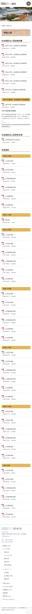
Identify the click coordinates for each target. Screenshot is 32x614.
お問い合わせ (6, 583)
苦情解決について (7, 589)
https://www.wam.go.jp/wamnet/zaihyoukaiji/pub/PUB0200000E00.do (16, 125)
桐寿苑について (7, 545)
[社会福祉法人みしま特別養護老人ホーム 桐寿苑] (8, 3)
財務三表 (7, 219)
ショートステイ (8, 555)
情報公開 (6, 578)
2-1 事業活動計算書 (10, 178)
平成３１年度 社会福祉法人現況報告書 (16, 80)
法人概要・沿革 (8, 575)
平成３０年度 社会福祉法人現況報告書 (16, 72)
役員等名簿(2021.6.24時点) (12, 139)
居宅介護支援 (7, 564)
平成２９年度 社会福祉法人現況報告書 (16, 63)
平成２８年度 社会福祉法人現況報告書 (16, 54)
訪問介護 (6, 561)
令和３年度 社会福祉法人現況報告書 (15, 104)
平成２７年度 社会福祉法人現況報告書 (16, 45)
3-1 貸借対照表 (9, 196)
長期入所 (6, 552)
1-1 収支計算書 (9, 161)
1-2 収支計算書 (9, 169)
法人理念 (6, 572)
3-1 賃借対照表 (9, 270)
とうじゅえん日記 (7, 586)
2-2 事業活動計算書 (10, 187)
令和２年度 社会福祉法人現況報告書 (15, 89)
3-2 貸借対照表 (9, 205)
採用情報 (5, 593)
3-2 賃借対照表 (9, 278)
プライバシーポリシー (9, 599)
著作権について (7, 596)
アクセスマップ (6, 536)
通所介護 (6, 558)
